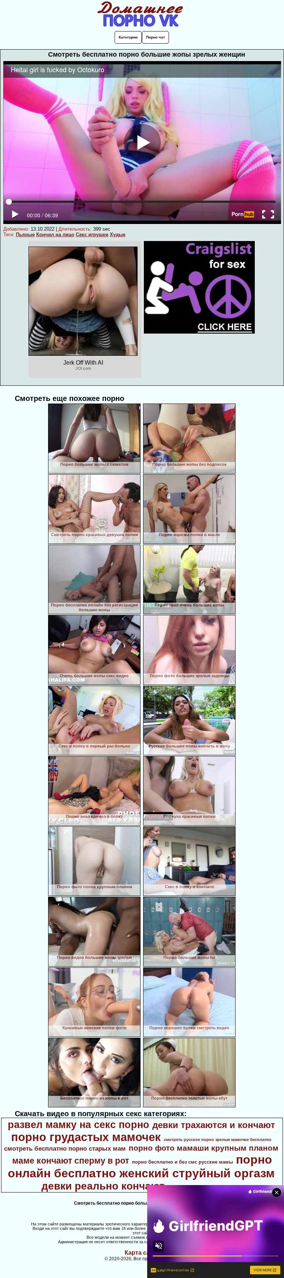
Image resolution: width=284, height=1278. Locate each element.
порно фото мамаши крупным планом (203, 1148)
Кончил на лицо (55, 234)
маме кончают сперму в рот (70, 1160)
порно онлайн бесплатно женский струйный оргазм (141, 1166)
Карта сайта (142, 1252)
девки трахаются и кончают (213, 1125)
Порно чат (155, 37)
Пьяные (25, 234)
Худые (117, 234)
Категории (128, 37)
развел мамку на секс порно (78, 1124)
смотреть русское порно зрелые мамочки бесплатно (217, 1139)
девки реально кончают (103, 1186)
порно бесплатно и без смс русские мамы (182, 1162)
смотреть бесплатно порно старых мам (65, 1148)
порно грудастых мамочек (86, 1137)
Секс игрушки (92, 234)
